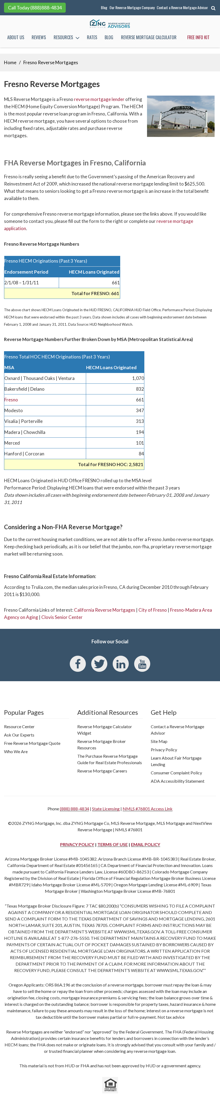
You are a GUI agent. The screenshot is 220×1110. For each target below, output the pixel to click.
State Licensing (106, 808)
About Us (15, 37)
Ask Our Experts (19, 734)
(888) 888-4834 (74, 808)
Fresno (11, 399)
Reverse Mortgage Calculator (149, 37)
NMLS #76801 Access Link (148, 808)
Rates (92, 37)
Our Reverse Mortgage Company (132, 7)
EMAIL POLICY (145, 844)
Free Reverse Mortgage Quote (32, 743)
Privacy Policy (164, 749)
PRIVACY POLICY (77, 844)
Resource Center (19, 726)
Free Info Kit (198, 37)
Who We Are (16, 751)
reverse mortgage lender (99, 99)
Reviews (39, 37)
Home (10, 62)
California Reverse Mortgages (104, 610)
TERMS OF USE (112, 844)
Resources (63, 37)
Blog (104, 7)
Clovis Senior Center (62, 617)
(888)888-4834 (46, 7)
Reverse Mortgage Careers (102, 770)
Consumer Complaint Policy (176, 772)
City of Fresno (152, 610)
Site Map (159, 741)
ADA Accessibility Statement (177, 780)
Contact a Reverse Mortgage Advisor (182, 7)
